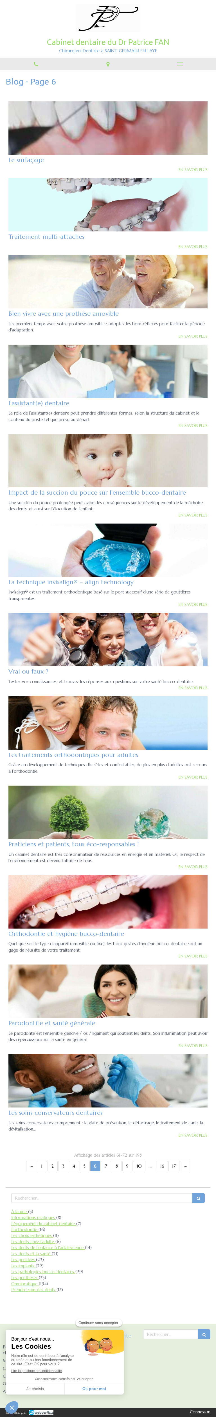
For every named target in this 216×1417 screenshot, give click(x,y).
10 (139, 1166)
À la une (19, 1211)
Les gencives (23, 1259)
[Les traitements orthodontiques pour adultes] (108, 723)
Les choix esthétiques (32, 1235)
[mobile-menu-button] (180, 64)
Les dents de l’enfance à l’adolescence (48, 1247)
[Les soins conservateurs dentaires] (108, 1080)
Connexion (200, 1411)
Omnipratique (25, 1283)
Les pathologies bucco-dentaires (43, 1271)
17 (174, 1166)
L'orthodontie (25, 1229)
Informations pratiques (33, 1217)
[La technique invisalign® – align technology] (108, 550)
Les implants (23, 1265)
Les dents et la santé (31, 1253)
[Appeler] (36, 64)
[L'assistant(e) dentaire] (108, 371)
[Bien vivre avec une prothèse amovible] (108, 281)
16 (162, 1166)
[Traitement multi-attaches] (108, 204)
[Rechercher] (198, 1198)
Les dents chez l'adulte (33, 1241)
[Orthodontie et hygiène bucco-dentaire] (108, 902)
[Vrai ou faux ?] (108, 639)
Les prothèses (25, 1277)
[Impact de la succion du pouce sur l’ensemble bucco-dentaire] (108, 460)
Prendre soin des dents (34, 1289)
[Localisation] (108, 64)
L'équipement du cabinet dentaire (43, 1223)
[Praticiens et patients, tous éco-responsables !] (108, 812)
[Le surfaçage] (108, 128)
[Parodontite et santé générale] (108, 991)
